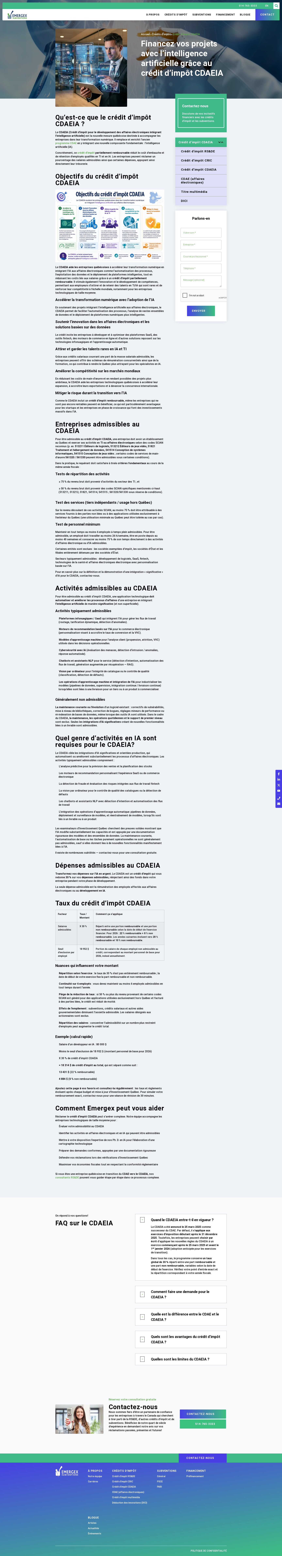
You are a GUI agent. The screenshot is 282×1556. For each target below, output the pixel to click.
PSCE (160, 1481)
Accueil (145, 34)
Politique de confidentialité (209, 1550)
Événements (94, 1533)
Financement (225, 14)
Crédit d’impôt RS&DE (123, 1476)
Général (161, 1476)
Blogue (245, 14)
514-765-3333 (248, 5)
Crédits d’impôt (176, 14)
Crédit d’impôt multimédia (126, 1497)
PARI (159, 1486)
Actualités (93, 1528)
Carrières (93, 1481)
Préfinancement (195, 1476)
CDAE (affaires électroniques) (128, 1492)
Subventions (201, 14)
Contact (267, 14)
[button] (276, 5)
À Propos (153, 14)
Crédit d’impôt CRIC (122, 1481)
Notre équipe (95, 1476)
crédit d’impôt (86, 152)
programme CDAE (66, 143)
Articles (92, 1523)
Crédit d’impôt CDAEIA (124, 1486)
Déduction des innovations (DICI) (129, 1502)
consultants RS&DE (67, 1177)
